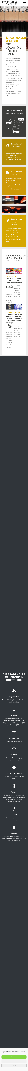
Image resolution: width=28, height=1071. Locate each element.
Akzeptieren (14, 1057)
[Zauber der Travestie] (18, 271)
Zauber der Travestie (18, 280)
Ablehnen (14, 1061)
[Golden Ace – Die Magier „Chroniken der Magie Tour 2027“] (10, 307)
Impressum (21, 1068)
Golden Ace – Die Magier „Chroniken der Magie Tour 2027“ (10, 320)
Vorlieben (14, 1065)
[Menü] (24, 3)
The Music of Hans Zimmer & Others (18, 317)
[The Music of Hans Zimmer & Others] (18, 307)
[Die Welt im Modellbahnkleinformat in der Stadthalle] (10, 271)
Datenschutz (15, 1068)
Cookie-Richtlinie (8, 1068)
